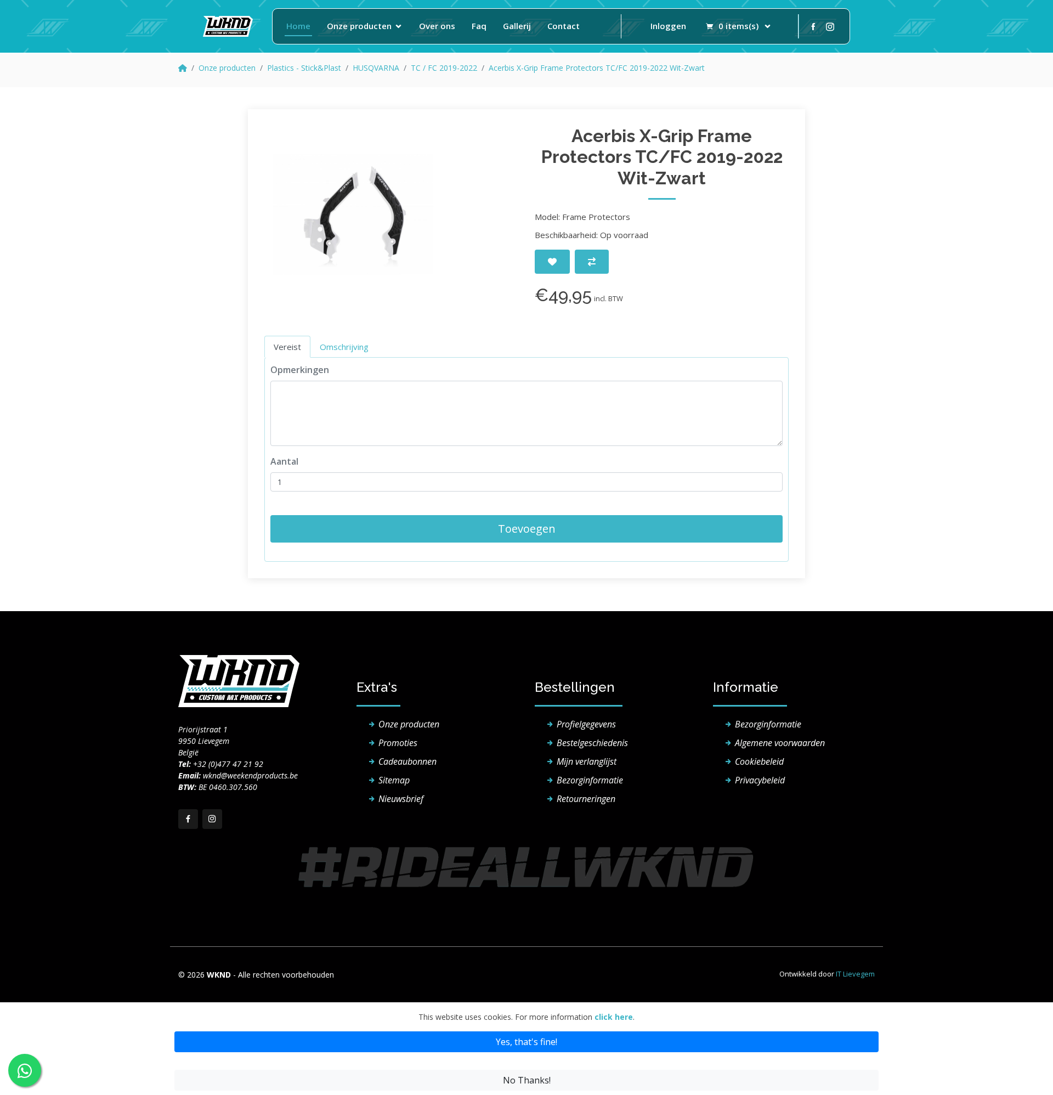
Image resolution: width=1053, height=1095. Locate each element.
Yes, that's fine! (526, 1042)
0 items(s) (738, 25)
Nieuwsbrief (400, 799)
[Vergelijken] (592, 262)
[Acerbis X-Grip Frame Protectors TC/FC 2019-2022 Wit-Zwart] (353, 214)
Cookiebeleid (759, 761)
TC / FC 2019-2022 (444, 68)
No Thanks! (527, 1080)
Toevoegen (527, 528)
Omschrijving (344, 346)
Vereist (287, 346)
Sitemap (394, 780)
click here (614, 1017)
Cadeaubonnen (407, 761)
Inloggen (668, 25)
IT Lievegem (855, 974)
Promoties (397, 743)
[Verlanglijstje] (552, 262)
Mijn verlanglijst (586, 761)
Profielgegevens (586, 724)
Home (298, 25)
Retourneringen (586, 799)
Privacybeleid (760, 780)
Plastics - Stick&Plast (304, 68)
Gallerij (517, 25)
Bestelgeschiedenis (592, 743)
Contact (563, 25)
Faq (479, 25)
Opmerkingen (299, 370)
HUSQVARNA (376, 68)
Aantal (284, 461)
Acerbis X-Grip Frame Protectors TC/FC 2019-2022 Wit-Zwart (597, 68)
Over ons (437, 25)
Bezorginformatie (590, 780)
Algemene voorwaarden (780, 743)
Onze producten (359, 25)
